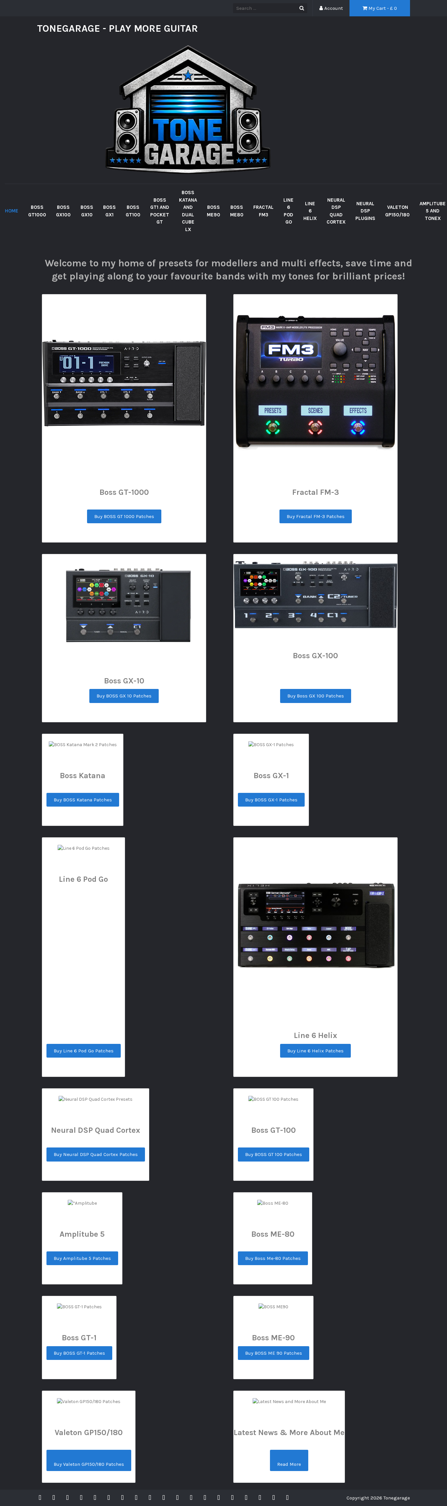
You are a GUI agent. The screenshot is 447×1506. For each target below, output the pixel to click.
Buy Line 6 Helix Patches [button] (315, 1051)
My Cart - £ (382, 8)
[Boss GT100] (108, 1498)
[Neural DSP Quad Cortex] (218, 1498)
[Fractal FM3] (177, 1498)
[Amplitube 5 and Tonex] (260, 1498)
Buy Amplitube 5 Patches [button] (82, 1258)
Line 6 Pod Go (288, 211)
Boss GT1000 (37, 211)
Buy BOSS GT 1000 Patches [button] (124, 516)
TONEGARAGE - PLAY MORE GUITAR (117, 28)
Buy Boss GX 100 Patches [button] (315, 696)
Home (11, 211)
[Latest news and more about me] (273, 1498)
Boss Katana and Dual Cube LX (188, 211)
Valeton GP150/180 (397, 211)
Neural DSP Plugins (365, 211)
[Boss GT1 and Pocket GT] (122, 1498)
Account (333, 8)
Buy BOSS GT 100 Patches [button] (273, 1154)
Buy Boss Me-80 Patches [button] (273, 1258)
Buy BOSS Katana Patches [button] (83, 800)
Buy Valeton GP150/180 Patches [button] (89, 1464)
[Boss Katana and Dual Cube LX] (136, 1498)
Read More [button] (289, 1464)
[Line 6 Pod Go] (191, 1498)
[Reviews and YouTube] (287, 1498)
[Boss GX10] (81, 1498)
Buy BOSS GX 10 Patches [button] (124, 696)
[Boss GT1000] (53, 1498)
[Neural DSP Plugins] (232, 1498)
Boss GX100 (63, 211)
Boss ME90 (213, 211)
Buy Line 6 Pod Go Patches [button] (84, 1051)
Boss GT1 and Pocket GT (159, 211)
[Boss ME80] (163, 1498)
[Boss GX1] (95, 1498)
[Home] (41, 1498)
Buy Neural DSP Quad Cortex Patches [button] (96, 1154)
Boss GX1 (109, 211)
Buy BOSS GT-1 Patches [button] (79, 1353)
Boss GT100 (133, 211)
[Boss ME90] (150, 1498)
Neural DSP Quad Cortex (336, 211)
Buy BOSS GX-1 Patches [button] (271, 800)
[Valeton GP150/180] (246, 1498)
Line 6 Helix (310, 211)
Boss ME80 (236, 211)
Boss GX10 (86, 211)
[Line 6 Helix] (205, 1498)
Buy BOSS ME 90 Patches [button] (273, 1353)
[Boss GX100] (67, 1498)
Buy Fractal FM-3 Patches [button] (316, 516)
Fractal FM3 (263, 211)
